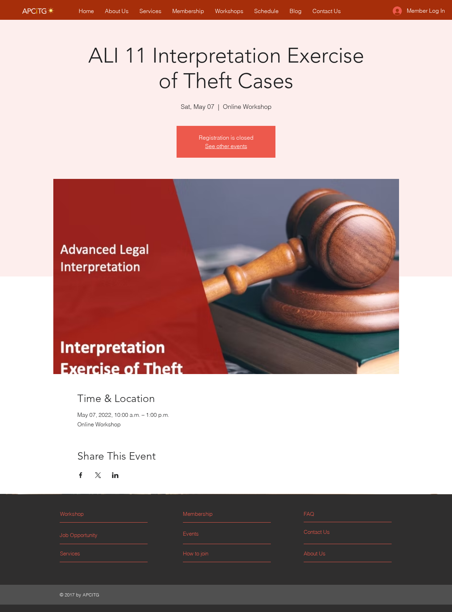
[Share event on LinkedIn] (115, 475)
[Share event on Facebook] (80, 475)
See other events (226, 146)
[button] (330, 514)
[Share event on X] (98, 475)
